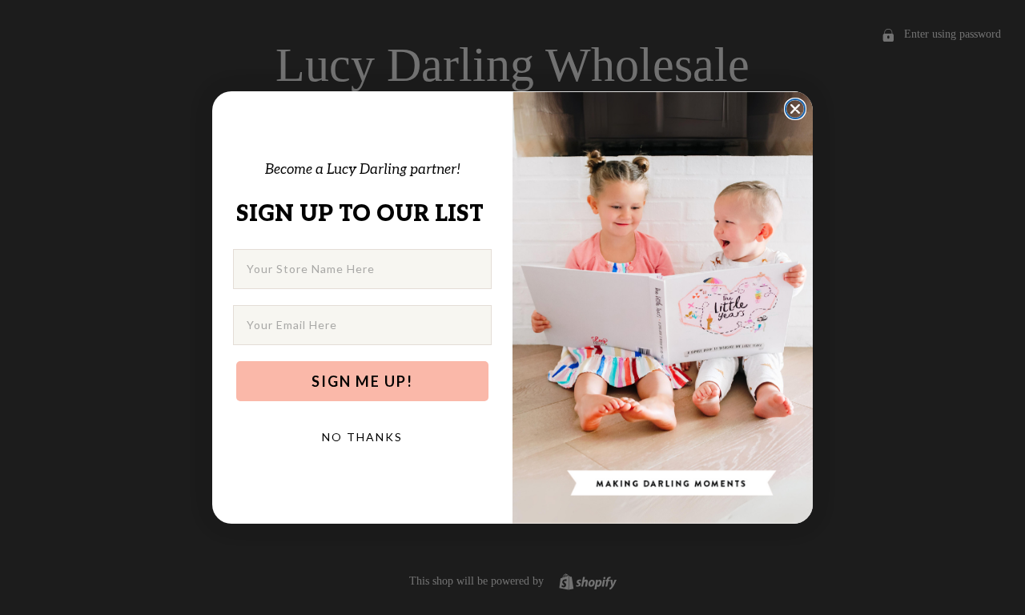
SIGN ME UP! (362, 381)
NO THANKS (362, 437)
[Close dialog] (795, 109)
